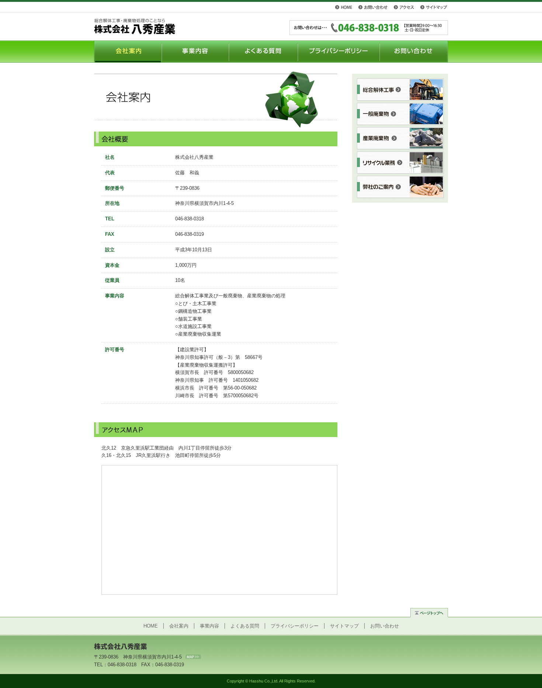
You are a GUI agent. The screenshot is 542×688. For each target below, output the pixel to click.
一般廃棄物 (400, 114)
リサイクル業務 (400, 163)
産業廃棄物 (400, 138)
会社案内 (128, 51)
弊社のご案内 (400, 187)
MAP (193, 656)
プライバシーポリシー (338, 51)
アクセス (404, 7)
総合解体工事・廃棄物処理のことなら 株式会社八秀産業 (135, 26)
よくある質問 (263, 51)
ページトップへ (429, 611)
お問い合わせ (372, 7)
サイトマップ (433, 7)
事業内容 (195, 51)
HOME (343, 7)
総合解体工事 (400, 90)
